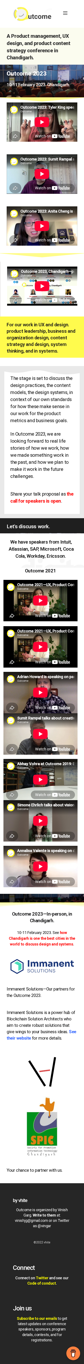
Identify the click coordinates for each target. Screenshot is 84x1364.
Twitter (42, 1278)
